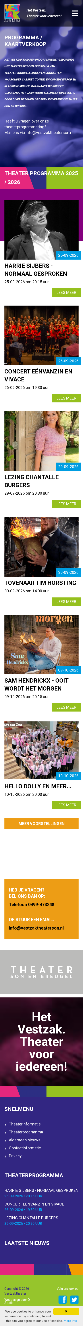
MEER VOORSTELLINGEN (42, 823)
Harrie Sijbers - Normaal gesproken (41, 1193)
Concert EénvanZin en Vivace (34, 1207)
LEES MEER (66, 292)
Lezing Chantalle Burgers (31, 1220)
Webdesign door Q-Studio (17, 1301)
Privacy (15, 1156)
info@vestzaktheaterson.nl (49, 132)
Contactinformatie (25, 1148)
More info (70, 1320)
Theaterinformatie (25, 1124)
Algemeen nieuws (25, 1140)
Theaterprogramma (26, 1132)
